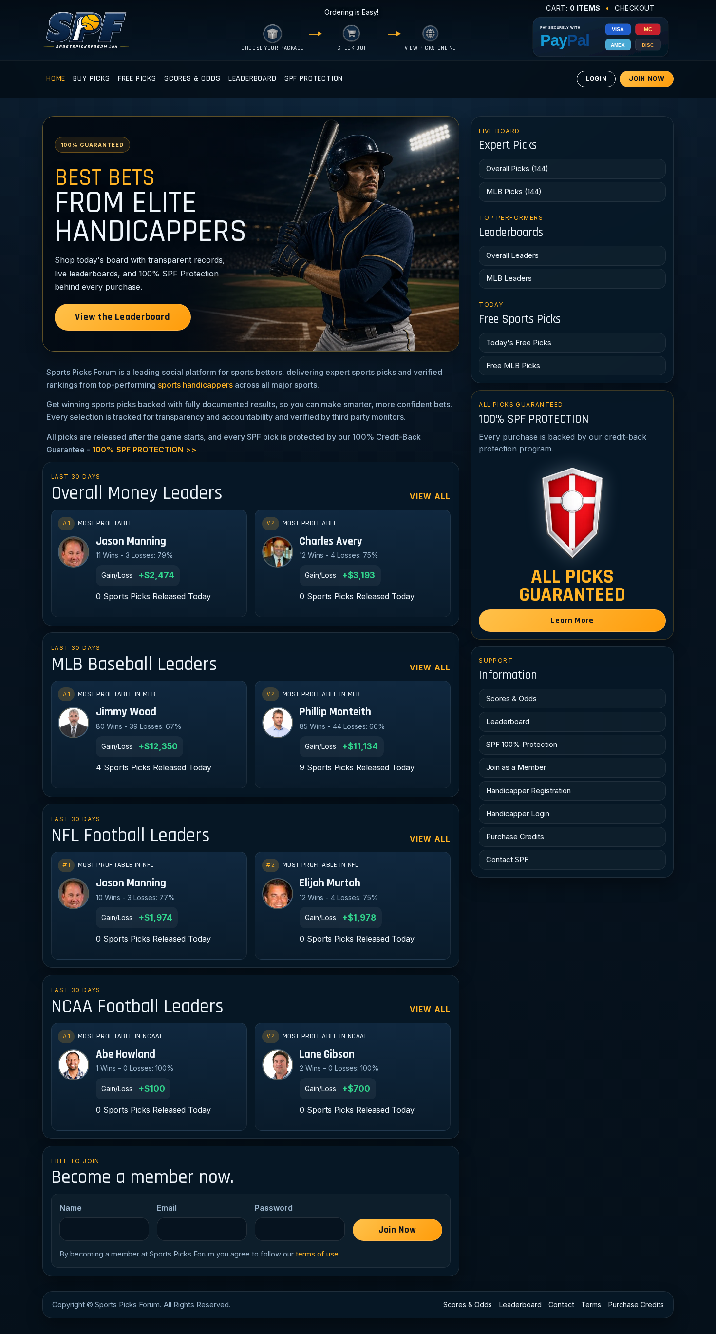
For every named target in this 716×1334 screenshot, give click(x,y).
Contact (561, 1304)
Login (596, 79)
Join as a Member (516, 767)
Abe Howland (125, 1054)
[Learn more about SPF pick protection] (572, 513)
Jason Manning (131, 542)
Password (274, 1208)
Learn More (572, 620)
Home (55, 79)
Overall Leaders (512, 255)
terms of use (317, 1254)
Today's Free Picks (518, 342)
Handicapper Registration (528, 790)
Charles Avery (331, 542)
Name (70, 1208)
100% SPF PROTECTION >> (144, 449)
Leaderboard (252, 79)
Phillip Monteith (335, 712)
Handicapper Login (517, 813)
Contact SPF (507, 859)
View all (430, 496)
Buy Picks (91, 79)
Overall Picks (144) (517, 168)
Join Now (647, 79)
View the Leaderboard (122, 317)
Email (167, 1208)
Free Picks (137, 79)
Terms (591, 1304)
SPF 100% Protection (521, 744)
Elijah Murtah (330, 883)
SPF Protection (313, 79)
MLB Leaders (509, 278)
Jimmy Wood (126, 712)
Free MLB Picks (513, 365)
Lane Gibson (327, 1054)
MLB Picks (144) (514, 191)
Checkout (635, 8)
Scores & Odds (192, 79)
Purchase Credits (515, 836)
